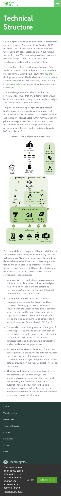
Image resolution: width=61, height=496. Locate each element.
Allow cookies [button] (47, 480)
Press (5, 451)
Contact (7, 445)
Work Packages (10, 413)
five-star (48, 73)
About (6, 406)
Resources (8, 438)
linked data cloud (18, 84)
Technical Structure (12, 426)
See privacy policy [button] (14, 491)
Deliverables (8, 419)
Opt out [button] (30, 480)
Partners (7, 432)
